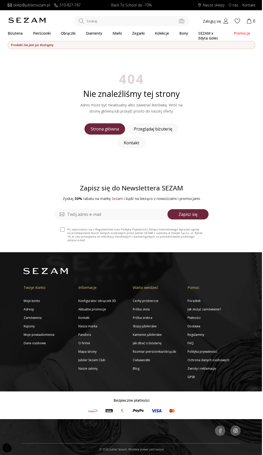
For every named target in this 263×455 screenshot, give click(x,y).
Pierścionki (42, 33)
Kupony (29, 326)
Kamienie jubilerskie (147, 334)
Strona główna (105, 129)
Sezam (117, 198)
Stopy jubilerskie (145, 326)
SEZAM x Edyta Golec (208, 36)
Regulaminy (195, 334)
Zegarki (138, 33)
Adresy (29, 309)
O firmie (84, 343)
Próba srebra (142, 318)
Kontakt (248, 5)
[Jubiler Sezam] (27, 22)
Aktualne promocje (92, 309)
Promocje (242, 33)
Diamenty (94, 33)
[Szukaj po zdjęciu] (181, 21)
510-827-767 (70, 5)
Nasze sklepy (213, 5)
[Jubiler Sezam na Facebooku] (220, 431)
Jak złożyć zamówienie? (204, 309)
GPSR (191, 377)
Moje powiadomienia (39, 334)
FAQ (190, 343)
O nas (233, 5)
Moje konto (32, 301)
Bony (183, 33)
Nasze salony (88, 368)
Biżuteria (15, 33)
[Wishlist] (237, 21)
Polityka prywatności (202, 351)
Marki (117, 33)
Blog (136, 368)
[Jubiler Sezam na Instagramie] (235, 431)
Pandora (84, 334)
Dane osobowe (35, 343)
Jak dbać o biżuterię (147, 343)
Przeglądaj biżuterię (153, 129)
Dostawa (193, 326)
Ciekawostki (141, 360)
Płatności (194, 318)
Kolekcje (162, 33)
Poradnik (194, 301)
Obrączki (68, 33)
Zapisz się (188, 214)
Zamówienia (33, 318)
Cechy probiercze (145, 301)
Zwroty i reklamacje (201, 368)
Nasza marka (87, 326)
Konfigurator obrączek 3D (97, 301)
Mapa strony (87, 351)
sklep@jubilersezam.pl (31, 5)
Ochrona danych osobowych (208, 360)
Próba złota (141, 309)
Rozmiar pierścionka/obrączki (154, 351)
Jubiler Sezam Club (91, 360)
